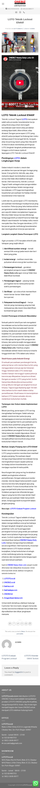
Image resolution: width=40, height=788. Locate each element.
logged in (19, 672)
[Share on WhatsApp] (10, 624)
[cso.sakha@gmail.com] (16, 12)
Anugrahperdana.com (13, 598)
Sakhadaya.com (10, 590)
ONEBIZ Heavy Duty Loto (16, 565)
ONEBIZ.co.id (9, 582)
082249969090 (13, 9)
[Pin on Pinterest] (26, 624)
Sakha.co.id (9, 586)
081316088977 (28, 9)
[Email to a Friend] (22, 624)
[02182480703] (24, 12)
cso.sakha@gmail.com (12, 743)
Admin (32, 28)
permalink (20, 634)
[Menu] (3, 4)
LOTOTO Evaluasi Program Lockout (23, 509)
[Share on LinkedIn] (30, 624)
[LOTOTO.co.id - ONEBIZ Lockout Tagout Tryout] (20, 4)
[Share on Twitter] (18, 624)
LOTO (24, 119)
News (23, 631)
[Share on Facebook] (14, 624)
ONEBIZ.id (8, 594)
